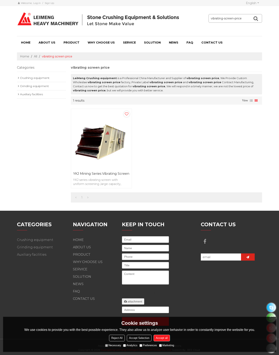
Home (24, 56)
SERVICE (129, 42)
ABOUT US (47, 42)
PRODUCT (71, 42)
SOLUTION (152, 42)
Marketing (168, 345)
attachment (135, 301)
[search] (256, 18)
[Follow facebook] (205, 241)
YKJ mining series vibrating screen (101, 174)
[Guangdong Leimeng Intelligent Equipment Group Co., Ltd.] (99, 19)
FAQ (189, 42)
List (251, 101)
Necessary (114, 345)
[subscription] (248, 257)
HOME (25, 42)
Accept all (162, 337)
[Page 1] (75, 197)
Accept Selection (139, 337)
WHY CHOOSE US (101, 42)
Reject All (117, 337)
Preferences (150, 345)
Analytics (131, 345)
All (35, 56)
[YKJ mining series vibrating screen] (101, 139)
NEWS (173, 42)
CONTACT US (212, 42)
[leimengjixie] (271, 307)
